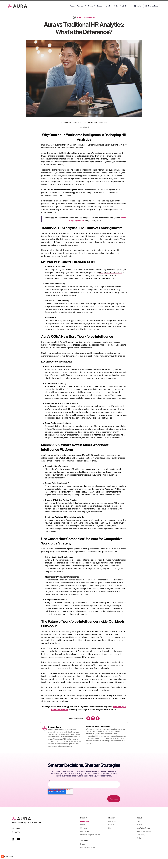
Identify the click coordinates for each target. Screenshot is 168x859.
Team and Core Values (144, 831)
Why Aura (83, 828)
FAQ (138, 821)
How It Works (84, 831)
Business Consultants (87, 847)
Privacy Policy (16, 828)
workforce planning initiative (107, 495)
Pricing (116, 6)
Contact (123, 6)
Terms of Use (16, 832)
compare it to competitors (110, 272)
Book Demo (84, 821)
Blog (109, 828)
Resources (81, 6)
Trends (91, 6)
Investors (83, 844)
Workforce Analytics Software (90, 835)
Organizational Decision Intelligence (99, 190)
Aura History (141, 835)
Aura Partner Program (144, 828)
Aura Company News (86, 17)
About (109, 6)
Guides (100, 6)
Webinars (111, 825)
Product (72, 6)
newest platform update (57, 455)
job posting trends (78, 608)
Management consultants (63, 429)
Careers (139, 825)
